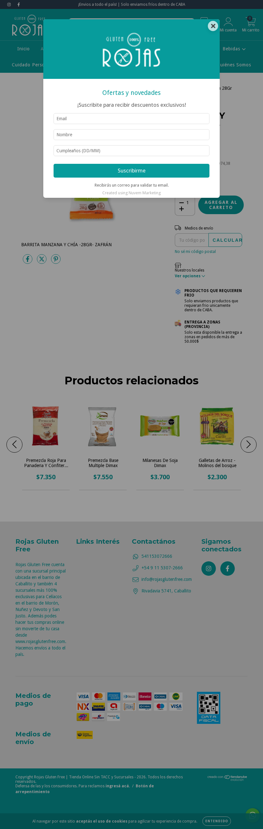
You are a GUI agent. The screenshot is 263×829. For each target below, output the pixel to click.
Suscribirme (132, 170)
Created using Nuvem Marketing (131, 192)
